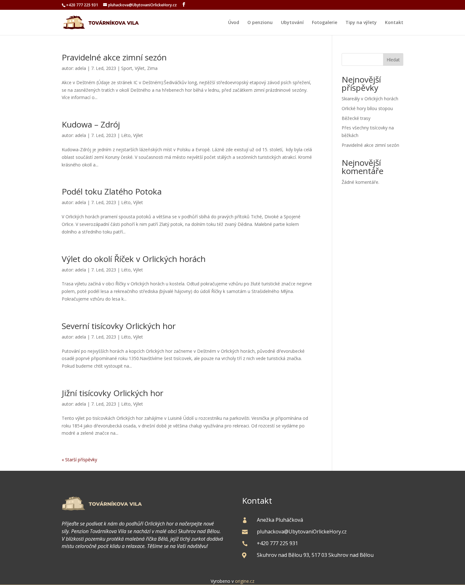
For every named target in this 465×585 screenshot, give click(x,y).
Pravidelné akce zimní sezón (114, 57)
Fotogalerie (324, 22)
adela (80, 68)
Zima (152, 68)
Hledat (393, 60)
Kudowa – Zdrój (91, 124)
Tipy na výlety (361, 22)
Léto (126, 135)
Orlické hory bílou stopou (367, 108)
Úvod (233, 22)
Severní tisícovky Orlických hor (119, 326)
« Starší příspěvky (79, 460)
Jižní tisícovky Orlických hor (112, 393)
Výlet (140, 68)
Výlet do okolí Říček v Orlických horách (134, 258)
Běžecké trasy (356, 118)
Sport (126, 68)
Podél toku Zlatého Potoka (112, 191)
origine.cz (244, 581)
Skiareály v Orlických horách (370, 99)
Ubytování (292, 22)
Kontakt (394, 22)
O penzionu (260, 22)
